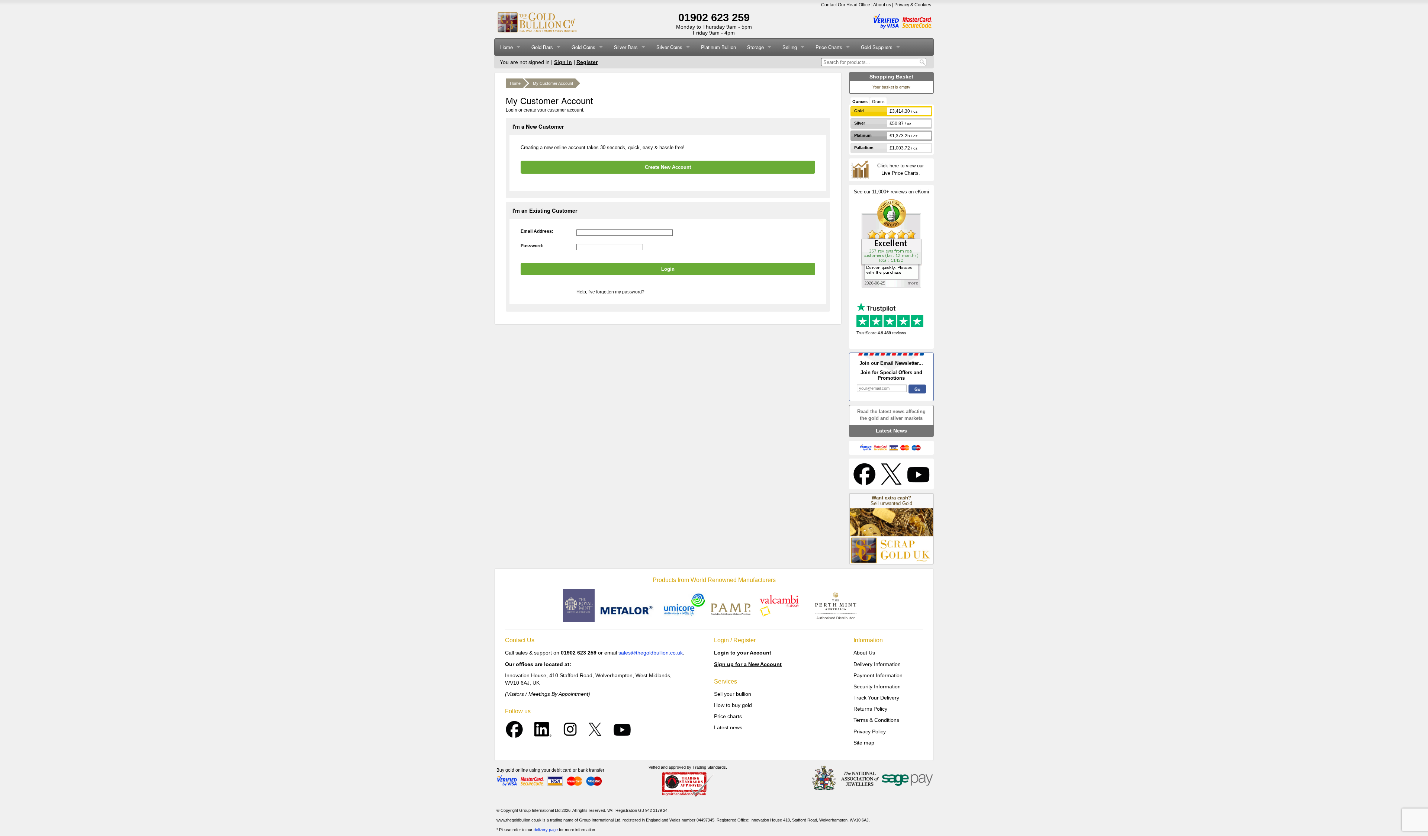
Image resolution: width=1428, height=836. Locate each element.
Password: (532, 245)
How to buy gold (733, 705)
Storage (755, 47)
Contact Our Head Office (845, 4)
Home (506, 47)
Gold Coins (583, 47)
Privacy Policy (869, 731)
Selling (789, 47)
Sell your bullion (732, 694)
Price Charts (829, 47)
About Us (864, 653)
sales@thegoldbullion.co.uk (650, 653)
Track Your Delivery (876, 698)
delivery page (546, 829)
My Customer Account (553, 83)
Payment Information (878, 675)
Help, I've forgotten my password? (610, 292)
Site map (863, 743)
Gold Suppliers (876, 47)
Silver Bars (626, 47)
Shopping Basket (891, 77)
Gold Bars (542, 47)
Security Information (877, 686)
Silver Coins (669, 47)
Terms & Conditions (876, 720)
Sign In (563, 62)
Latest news (728, 727)
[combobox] (869, 62)
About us (882, 4)
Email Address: (537, 231)
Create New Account (668, 167)
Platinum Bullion (718, 47)
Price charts (728, 716)
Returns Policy (870, 709)
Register (587, 62)
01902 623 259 (714, 17)
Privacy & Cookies (912, 4)
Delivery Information (877, 664)
